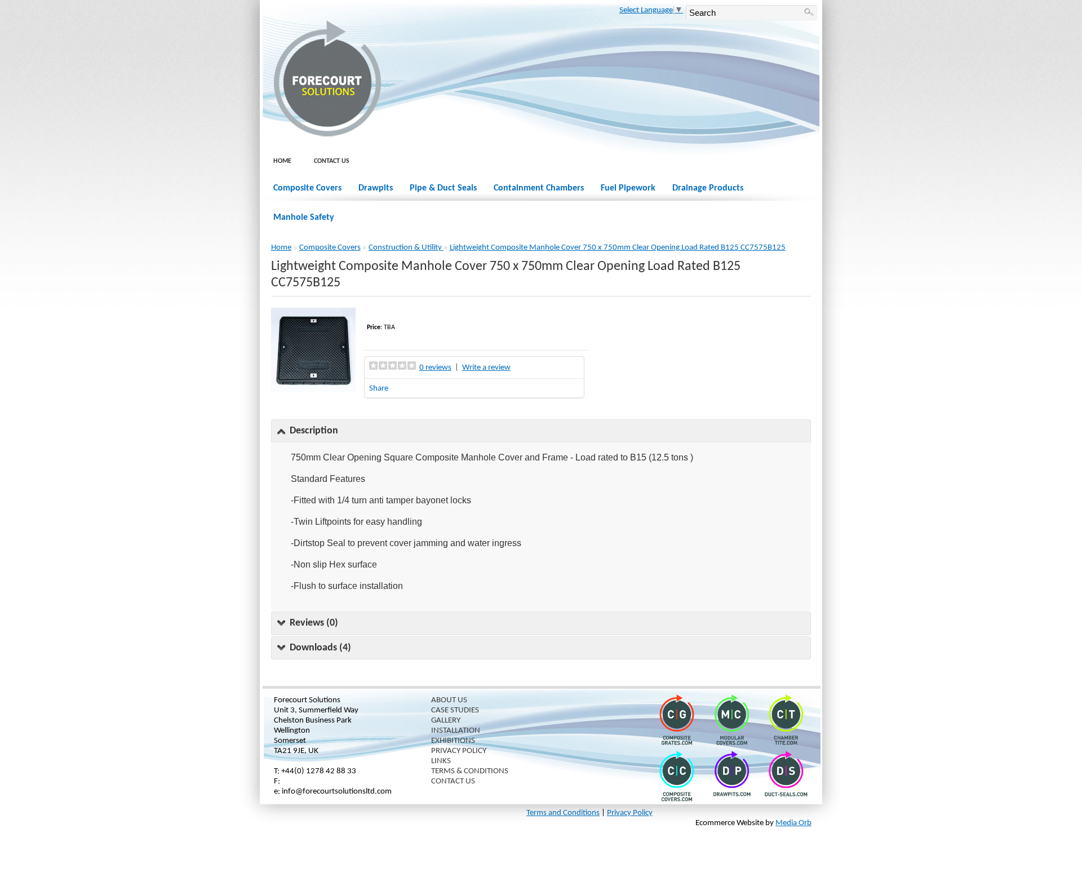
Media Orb (793, 823)
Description (314, 431)
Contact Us (331, 161)
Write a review (486, 368)
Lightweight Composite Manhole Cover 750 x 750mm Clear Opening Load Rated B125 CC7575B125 (618, 247)
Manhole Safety (303, 217)
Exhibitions (453, 741)
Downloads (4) (320, 648)
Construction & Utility (406, 247)
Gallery (445, 720)
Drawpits (375, 188)
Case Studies (455, 710)
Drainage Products (707, 188)
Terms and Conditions (563, 813)
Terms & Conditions (469, 771)
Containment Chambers (539, 188)
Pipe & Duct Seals (443, 188)
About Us (449, 700)
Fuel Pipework (628, 188)
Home (282, 161)
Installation (455, 730)
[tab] (541, 430)
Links (441, 761)
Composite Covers (307, 188)
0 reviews (435, 368)
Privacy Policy (458, 751)
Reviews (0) (314, 623)
